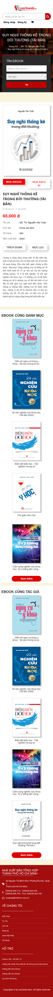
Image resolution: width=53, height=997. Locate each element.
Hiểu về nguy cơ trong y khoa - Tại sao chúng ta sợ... (26, 362)
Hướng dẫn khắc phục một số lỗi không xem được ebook (25, 964)
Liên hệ (5, 926)
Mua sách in (39, 183)
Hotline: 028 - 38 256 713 (12, 959)
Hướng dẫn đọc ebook (11, 973)
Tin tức (5, 921)
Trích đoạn (14, 247)
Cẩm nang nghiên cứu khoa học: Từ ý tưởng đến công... (26, 568)
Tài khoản (6, 940)
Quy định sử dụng (9, 978)
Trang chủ (13, 46)
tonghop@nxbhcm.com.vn (17, 897)
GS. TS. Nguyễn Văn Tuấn (33, 46)
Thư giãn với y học (26, 515)
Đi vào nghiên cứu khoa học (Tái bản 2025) (26, 414)
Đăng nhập (9, 22)
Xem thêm (26, 578)
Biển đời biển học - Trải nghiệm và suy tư (26, 465)
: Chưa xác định (26, 227)
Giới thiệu (6, 916)
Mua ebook (14, 182)
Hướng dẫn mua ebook (11, 969)
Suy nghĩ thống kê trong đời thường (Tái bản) (26, 844)
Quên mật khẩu (8, 935)
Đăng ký (22, 22)
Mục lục (38, 247)
